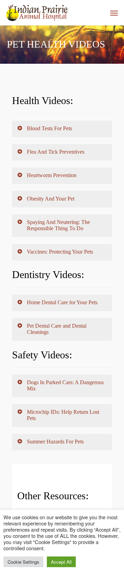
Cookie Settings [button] (23, 562)
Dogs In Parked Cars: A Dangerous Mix (65, 385)
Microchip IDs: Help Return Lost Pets (63, 415)
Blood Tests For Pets (49, 128)
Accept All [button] (61, 562)
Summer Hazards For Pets (55, 441)
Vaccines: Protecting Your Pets (60, 252)
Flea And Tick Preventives (55, 152)
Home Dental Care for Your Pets (62, 302)
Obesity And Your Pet (50, 199)
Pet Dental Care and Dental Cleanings (56, 329)
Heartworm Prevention (51, 175)
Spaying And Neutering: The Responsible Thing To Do (58, 225)
